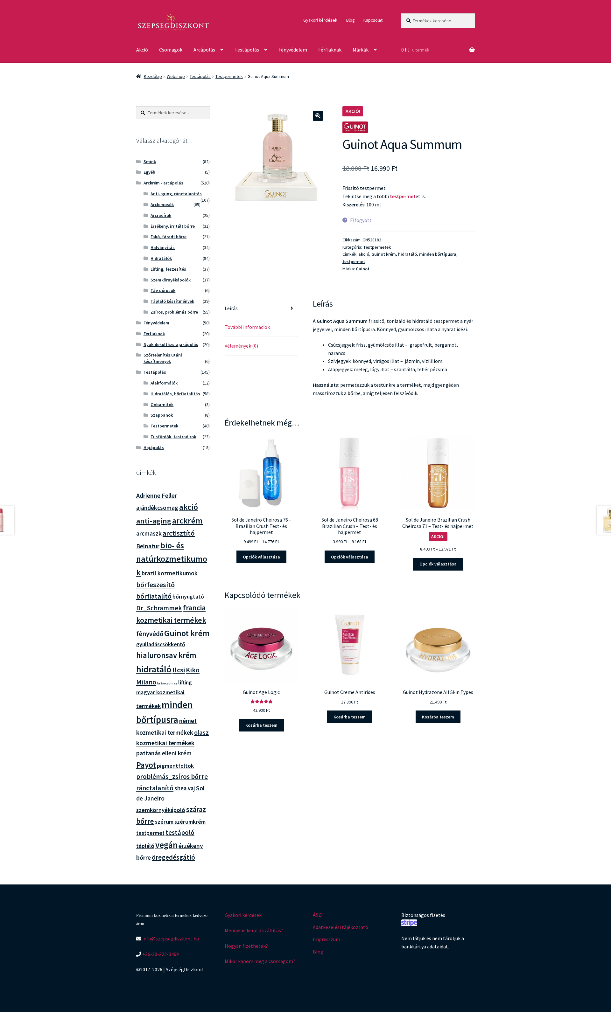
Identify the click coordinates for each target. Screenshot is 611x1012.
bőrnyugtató (188, 596)
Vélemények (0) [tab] (241, 346)
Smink (150, 161)
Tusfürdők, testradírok (173, 437)
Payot (146, 765)
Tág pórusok (163, 290)
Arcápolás (204, 49)
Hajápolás (154, 447)
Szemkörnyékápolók (171, 280)
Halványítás (163, 247)
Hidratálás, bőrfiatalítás (175, 394)
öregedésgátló (173, 857)
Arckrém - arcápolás (163, 183)
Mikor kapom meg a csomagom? (260, 961)
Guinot (362, 269)
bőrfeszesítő (155, 584)
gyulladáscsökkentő (160, 644)
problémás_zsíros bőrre (172, 776)
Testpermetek (229, 76)
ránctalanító (154, 788)
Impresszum (326, 939)
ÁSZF (318, 914)
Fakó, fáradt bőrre (168, 236)
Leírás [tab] (231, 308)
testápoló (179, 832)
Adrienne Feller (156, 495)
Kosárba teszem (261, 725)
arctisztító (179, 533)
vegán (166, 845)
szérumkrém (190, 821)
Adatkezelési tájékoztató (340, 927)
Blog (350, 20)
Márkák (361, 49)
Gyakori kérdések (320, 20)
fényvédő (149, 633)
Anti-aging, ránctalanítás (176, 194)
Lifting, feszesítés (168, 269)
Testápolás (247, 49)
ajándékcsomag (157, 507)
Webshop (176, 76)
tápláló (145, 845)
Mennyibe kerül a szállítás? (254, 930)
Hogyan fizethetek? (246, 946)
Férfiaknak (329, 49)
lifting (185, 682)
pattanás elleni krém (164, 753)
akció (363, 254)
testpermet (403, 196)
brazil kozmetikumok (170, 573)
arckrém (187, 520)
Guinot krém (383, 254)
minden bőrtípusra (437, 254)
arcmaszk (149, 533)
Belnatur (147, 546)
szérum (164, 821)
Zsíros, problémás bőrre (174, 312)
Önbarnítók (162, 404)
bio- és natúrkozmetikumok (171, 559)
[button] (318, 116)
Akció (142, 49)
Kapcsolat (373, 20)
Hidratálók (161, 258)
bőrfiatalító (154, 596)
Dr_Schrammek (159, 608)
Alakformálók (164, 383)
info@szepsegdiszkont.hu (170, 938)
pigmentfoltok (175, 765)
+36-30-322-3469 (160, 954)
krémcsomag (167, 683)
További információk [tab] (247, 327)
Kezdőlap (153, 76)
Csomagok (170, 49)
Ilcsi (178, 669)
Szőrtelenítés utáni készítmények (163, 358)
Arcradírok (161, 215)
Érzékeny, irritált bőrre (173, 226)
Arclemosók (162, 204)
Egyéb (149, 172)
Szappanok (162, 415)
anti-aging (153, 521)
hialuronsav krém (166, 655)
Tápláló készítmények (172, 301)
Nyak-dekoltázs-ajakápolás (171, 344)
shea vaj (184, 788)
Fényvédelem (292, 49)
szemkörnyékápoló (160, 810)
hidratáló (407, 254)
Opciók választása (261, 557)
